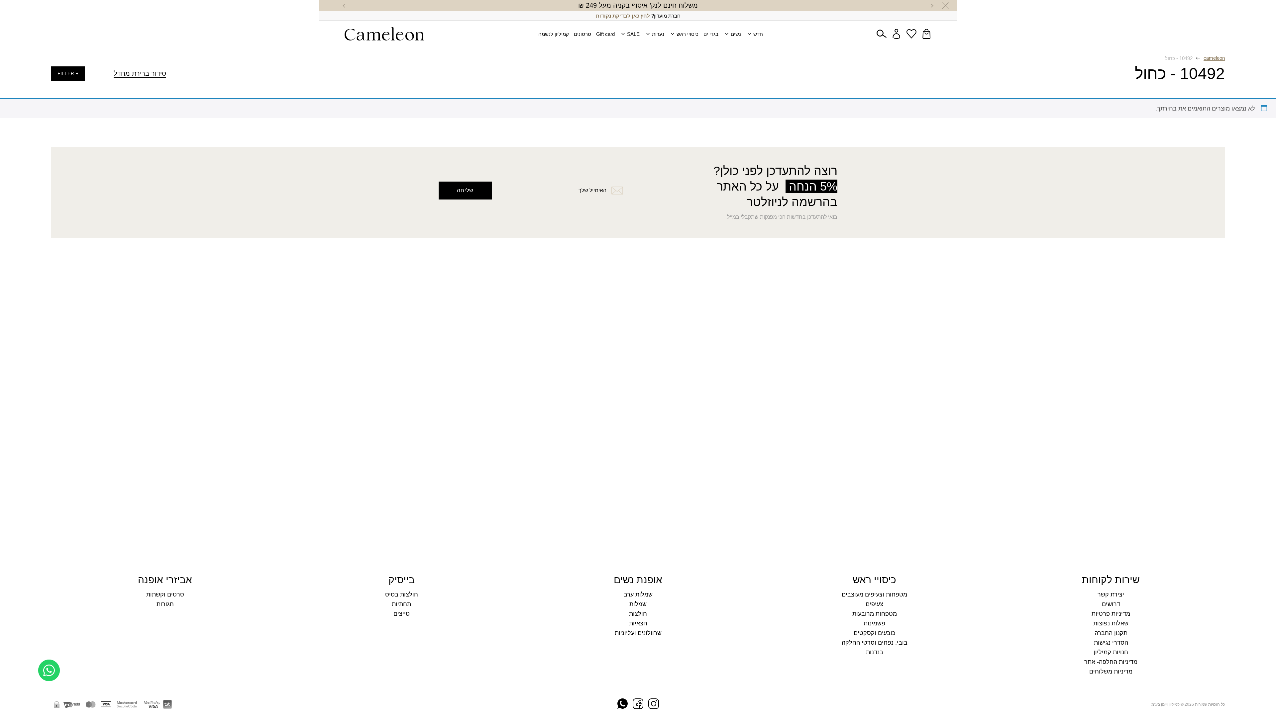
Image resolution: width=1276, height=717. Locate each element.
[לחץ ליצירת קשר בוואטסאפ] (49, 696)
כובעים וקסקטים (874, 633)
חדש (758, 34)
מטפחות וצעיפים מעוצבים (874, 595)
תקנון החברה (1111, 633)
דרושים (1111, 604)
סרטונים (582, 34)
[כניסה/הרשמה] (897, 34)
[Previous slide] (932, 5)
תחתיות (401, 604)
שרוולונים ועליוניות (638, 633)
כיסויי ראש (687, 34)
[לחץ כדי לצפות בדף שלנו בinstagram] (653, 704)
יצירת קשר (1111, 595)
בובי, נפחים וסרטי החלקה (874, 643)
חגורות (165, 604)
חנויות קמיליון (1111, 652)
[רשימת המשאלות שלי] (911, 34)
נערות (658, 34)
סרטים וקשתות (165, 595)
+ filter (68, 73)
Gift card (605, 34)
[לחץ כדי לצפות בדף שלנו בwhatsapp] (622, 704)
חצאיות (638, 623)
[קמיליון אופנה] (384, 33)
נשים (736, 34)
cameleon (1214, 58)
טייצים (401, 614)
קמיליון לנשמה (553, 34)
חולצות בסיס (401, 595)
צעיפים (874, 604)
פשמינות (874, 623)
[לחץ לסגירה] (945, 5)
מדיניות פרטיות (1111, 614)
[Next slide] (344, 5)
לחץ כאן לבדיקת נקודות (623, 16)
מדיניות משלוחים (1110, 672)
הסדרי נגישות (1111, 643)
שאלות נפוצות (1110, 623)
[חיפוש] (882, 34)
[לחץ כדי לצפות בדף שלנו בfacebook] (638, 704)
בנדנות (874, 652)
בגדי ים (710, 34)
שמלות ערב (638, 595)
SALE (633, 34)
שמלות (638, 604)
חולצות (638, 614)
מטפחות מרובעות (874, 614)
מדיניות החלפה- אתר (1110, 662)
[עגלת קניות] (926, 34)
